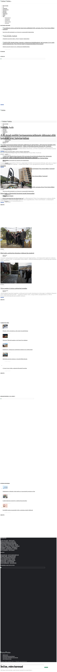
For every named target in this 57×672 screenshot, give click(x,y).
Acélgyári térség (4, 540)
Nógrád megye (8, 17)
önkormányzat (3, 554)
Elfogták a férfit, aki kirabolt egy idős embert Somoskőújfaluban (15, 330)
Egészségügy (6, 9)
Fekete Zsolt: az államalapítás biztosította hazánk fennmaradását (17, 193)
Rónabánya (3, 547)
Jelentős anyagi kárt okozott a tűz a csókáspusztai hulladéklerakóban (16, 46)
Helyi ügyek (5, 5)
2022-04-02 (4, 256)
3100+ (4, 16)
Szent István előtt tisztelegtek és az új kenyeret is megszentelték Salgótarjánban (18, 32)
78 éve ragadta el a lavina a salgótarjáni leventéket (13, 288)
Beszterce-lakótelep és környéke (8, 542)
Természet (5, 13)
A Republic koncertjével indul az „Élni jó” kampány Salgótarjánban (16, 38)
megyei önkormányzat (13, 554)
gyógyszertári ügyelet (5, 558)
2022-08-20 (4, 196)
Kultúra (5, 12)
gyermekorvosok (11, 560)
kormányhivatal (12, 556)
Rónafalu (9, 547)
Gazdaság (5, 8)
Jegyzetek (7, 23)
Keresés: (2, 664)
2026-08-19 (6, 154)
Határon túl (7, 20)
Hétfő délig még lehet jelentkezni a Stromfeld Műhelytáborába (15, 359)
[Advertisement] (28, 217)
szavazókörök (13, 562)
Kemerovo (7, 546)
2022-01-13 (4, 291)
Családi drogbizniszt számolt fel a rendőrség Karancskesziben (15, 500)
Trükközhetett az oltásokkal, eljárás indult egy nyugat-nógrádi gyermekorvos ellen (19, 491)
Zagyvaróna (11, 550)
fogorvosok (3, 561)
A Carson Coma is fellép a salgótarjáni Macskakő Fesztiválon (15, 368)
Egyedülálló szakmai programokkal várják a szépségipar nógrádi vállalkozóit (18, 510)
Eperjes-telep (3, 544)
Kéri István (5, 195)
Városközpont (9, 548)
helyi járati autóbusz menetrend (7, 557)
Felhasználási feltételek (9, 656)
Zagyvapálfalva (4, 550)
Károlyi (2, 546)
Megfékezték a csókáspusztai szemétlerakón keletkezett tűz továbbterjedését (18, 349)
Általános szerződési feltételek (10, 657)
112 (3, 7)
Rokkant (17, 546)
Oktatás (4, 11)
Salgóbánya (14, 547)
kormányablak (3, 556)
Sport (4, 15)
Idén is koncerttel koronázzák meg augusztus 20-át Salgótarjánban (16, 160)
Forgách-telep (11, 544)
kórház (13, 558)
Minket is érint (8, 21)
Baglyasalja (12, 540)
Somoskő (2, 548)
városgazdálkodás (4, 562)
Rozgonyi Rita (5, 160)
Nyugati (13, 546)
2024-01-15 (4, 161)
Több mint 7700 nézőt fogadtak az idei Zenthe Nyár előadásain (15, 340)
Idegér (16, 544)
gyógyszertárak (10, 561)
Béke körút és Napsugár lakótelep (8, 543)
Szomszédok (7, 19)
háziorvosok (3, 560)
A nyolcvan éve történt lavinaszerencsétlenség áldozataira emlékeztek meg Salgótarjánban (24, 158)
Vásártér (15, 548)
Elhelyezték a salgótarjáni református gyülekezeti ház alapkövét (17, 253)
